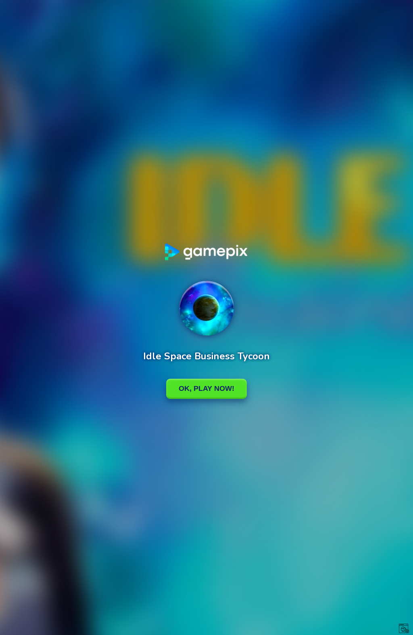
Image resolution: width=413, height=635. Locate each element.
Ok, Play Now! (206, 388)
